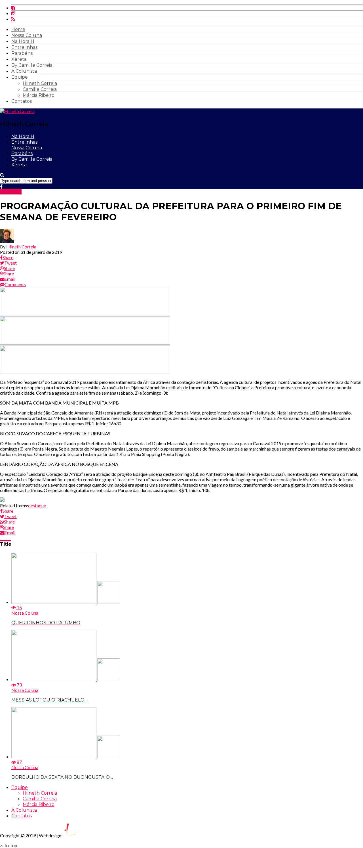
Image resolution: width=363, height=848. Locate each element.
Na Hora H (22, 41)
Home (18, 29)
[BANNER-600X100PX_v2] (85, 343)
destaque (37, 505)
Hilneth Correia (40, 83)
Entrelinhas (24, 47)
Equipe (19, 77)
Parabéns (22, 53)
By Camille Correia (31, 65)
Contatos (21, 101)
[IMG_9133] (85, 313)
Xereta (19, 59)
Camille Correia (40, 89)
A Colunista (24, 71)
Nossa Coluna (26, 35)
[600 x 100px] (85, 372)
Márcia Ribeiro (38, 95)
